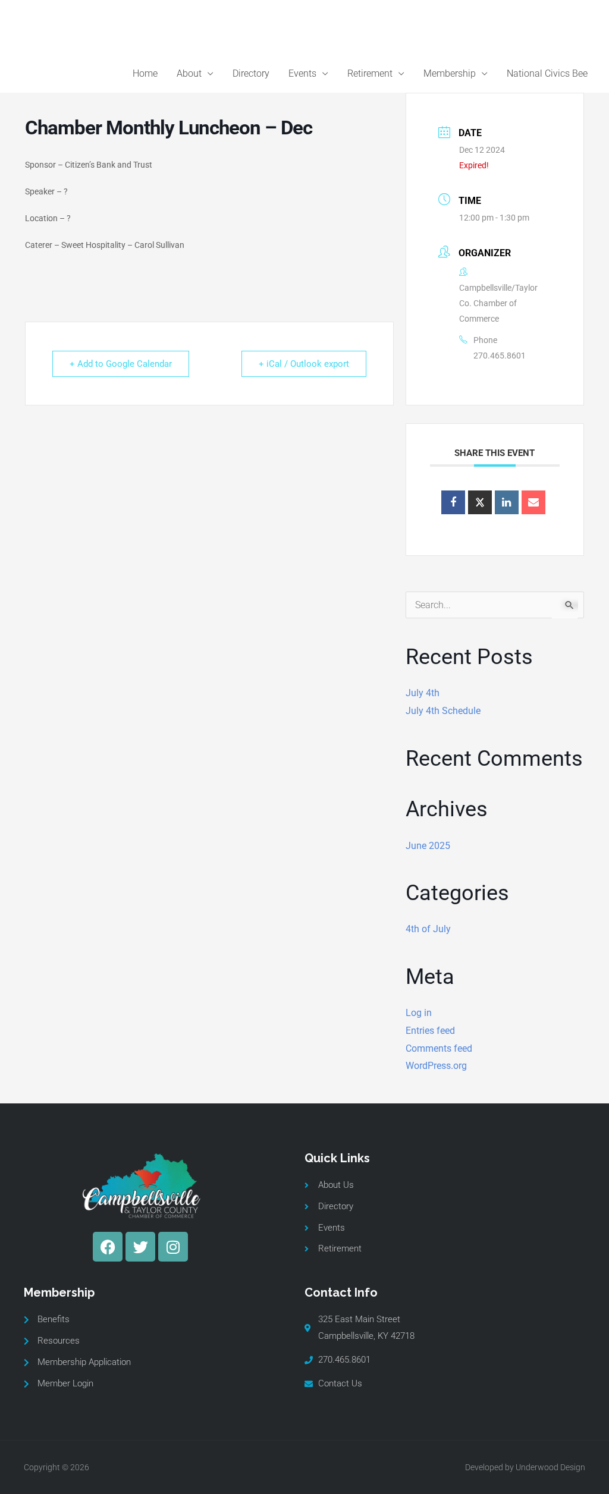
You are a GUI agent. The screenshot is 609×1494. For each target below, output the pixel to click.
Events (302, 73)
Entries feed (430, 1030)
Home (145, 73)
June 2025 (428, 845)
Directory (251, 73)
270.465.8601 (499, 355)
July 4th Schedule (443, 710)
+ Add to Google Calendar (121, 363)
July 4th (423, 693)
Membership (449, 73)
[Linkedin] (507, 502)
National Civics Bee (547, 73)
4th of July (428, 929)
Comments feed (439, 1048)
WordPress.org (436, 1065)
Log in (419, 1012)
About (189, 73)
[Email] (533, 502)
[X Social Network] (480, 502)
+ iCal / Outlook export (304, 363)
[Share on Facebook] (453, 502)
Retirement (370, 73)
